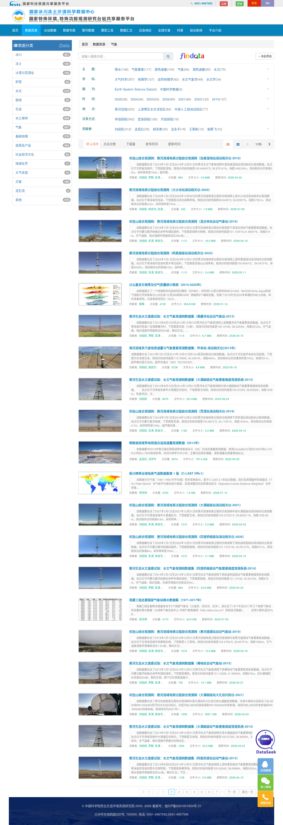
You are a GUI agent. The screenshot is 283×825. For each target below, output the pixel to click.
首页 (15, 30)
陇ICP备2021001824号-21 (183, 806)
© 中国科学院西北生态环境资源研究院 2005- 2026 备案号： (123, 806)
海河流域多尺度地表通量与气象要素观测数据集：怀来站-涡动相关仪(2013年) (182, 348)
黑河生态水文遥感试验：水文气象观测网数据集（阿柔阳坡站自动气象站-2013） (184, 758)
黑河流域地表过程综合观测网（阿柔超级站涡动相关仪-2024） (172, 253)
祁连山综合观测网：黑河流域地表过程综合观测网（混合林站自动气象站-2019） (184, 221)
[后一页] (269, 144)
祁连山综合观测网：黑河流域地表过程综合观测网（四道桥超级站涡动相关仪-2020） (187, 536)
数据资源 (31, 30)
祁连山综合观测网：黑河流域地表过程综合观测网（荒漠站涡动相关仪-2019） (182, 411)
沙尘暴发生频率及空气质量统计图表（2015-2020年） (166, 284)
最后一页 (247, 792)
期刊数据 (88, 30)
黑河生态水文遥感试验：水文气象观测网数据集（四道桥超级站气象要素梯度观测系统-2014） (193, 568)
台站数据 (50, 30)
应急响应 (145, 30)
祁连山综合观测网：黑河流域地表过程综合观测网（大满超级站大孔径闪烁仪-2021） (187, 694)
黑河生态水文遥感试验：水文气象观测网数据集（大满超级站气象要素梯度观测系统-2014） (192, 726)
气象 (113, 44)
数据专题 (69, 30)
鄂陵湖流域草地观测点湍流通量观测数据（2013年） (165, 442)
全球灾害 (164, 30)
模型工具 (107, 30)
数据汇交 (126, 30)
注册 (223, 4)
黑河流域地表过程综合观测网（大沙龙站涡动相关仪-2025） (170, 189)
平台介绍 (215, 30)
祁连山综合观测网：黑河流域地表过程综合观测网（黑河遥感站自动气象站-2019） (186, 631)
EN (268, 3)
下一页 (231, 792)
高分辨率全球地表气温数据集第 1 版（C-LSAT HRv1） (167, 473)
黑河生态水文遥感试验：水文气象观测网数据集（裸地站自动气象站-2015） (181, 663)
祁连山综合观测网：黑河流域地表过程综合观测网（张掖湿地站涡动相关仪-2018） (186, 158)
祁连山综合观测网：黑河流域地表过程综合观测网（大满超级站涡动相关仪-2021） (186, 505)
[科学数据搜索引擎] (192, 56)
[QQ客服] (265, 766)
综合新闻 (196, 30)
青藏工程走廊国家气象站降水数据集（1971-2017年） (166, 600)
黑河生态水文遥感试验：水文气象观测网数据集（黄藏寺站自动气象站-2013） (182, 316)
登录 (239, 4)
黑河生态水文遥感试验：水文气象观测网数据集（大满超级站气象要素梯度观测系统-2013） (192, 379)
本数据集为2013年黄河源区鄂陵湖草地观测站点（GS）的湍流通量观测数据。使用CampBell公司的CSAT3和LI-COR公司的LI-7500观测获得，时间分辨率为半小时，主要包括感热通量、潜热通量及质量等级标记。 (201, 451)
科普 (180, 30)
